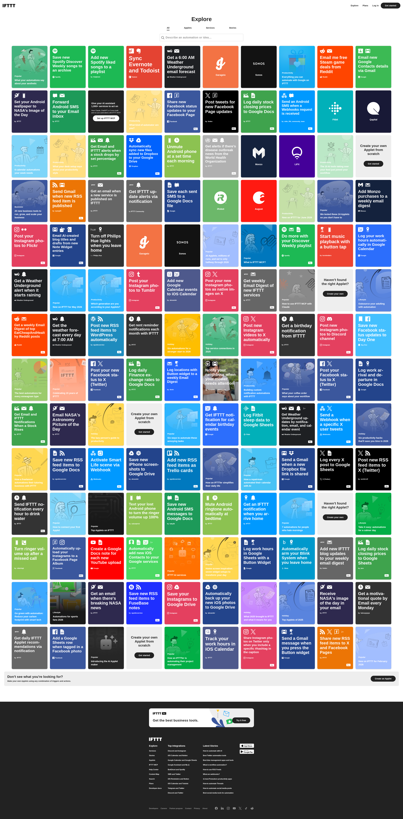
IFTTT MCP (153, 765)
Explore (354, 6)
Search (152, 779)
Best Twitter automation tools (214, 755)
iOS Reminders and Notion (178, 779)
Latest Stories (210, 746)
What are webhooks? (211, 774)
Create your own (335, 294)
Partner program (176, 808)
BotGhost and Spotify (176, 769)
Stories (152, 755)
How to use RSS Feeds (212, 769)
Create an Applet (383, 679)
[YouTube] (234, 808)
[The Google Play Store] (247, 752)
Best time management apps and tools (218, 760)
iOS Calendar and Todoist (178, 783)
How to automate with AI (212, 751)
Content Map (154, 774)
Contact (188, 808)
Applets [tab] (188, 28)
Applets (152, 760)
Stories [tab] (232, 28)
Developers (153, 808)
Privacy (197, 808)
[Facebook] (216, 808)
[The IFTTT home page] (9, 5)
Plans (365, 6)
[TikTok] (246, 808)
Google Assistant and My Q (178, 765)
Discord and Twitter (175, 793)
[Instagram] (228, 808)
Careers (164, 808)
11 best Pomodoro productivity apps (217, 779)
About (204, 808)
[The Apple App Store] (247, 746)
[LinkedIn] (222, 808)
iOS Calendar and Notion (178, 755)
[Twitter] (240, 808)
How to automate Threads (213, 783)
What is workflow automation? (215, 765)
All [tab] (168, 28)
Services (152, 751)
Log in (375, 6)
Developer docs (155, 788)
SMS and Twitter (174, 774)
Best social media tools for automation (218, 793)
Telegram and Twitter (176, 788)
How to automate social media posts (217, 788)
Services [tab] (210, 28)
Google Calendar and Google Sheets (182, 760)
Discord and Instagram (177, 751)
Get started (390, 5)
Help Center (153, 769)
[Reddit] (252, 808)
